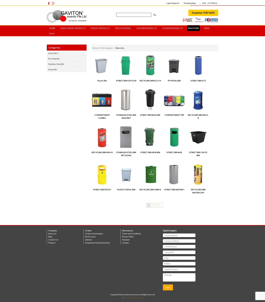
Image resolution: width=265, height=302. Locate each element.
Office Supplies (123, 28)
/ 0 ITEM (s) (208, 3)
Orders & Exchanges (94, 233)
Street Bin (52, 69)
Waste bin (193, 28)
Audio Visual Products (72, 28)
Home (52, 28)
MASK (207, 28)
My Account (90, 236)
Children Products (146, 28)
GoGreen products (172, 28)
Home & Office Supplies (102, 48)
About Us (52, 233)
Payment (126, 239)
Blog (52, 33)
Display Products (100, 28)
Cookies (125, 243)
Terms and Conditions (131, 233)
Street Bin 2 (53, 53)
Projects (52, 243)
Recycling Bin (54, 58)
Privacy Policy (128, 236)
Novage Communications (133, 298)
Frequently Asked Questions (97, 243)
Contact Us (53, 239)
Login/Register (173, 3)
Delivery (88, 239)
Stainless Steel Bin (56, 64)
